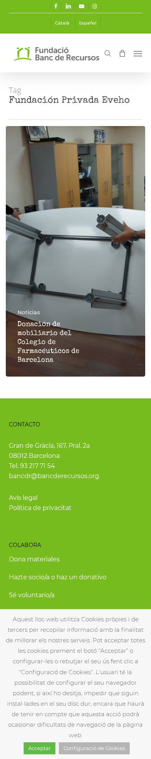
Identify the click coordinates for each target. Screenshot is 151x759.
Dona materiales (34, 559)
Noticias (28, 312)
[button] (138, 53)
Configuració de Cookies (94, 748)
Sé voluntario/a (32, 595)
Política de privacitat (40, 508)
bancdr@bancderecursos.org (54, 476)
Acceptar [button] (39, 748)
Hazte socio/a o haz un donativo (57, 577)
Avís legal (23, 497)
